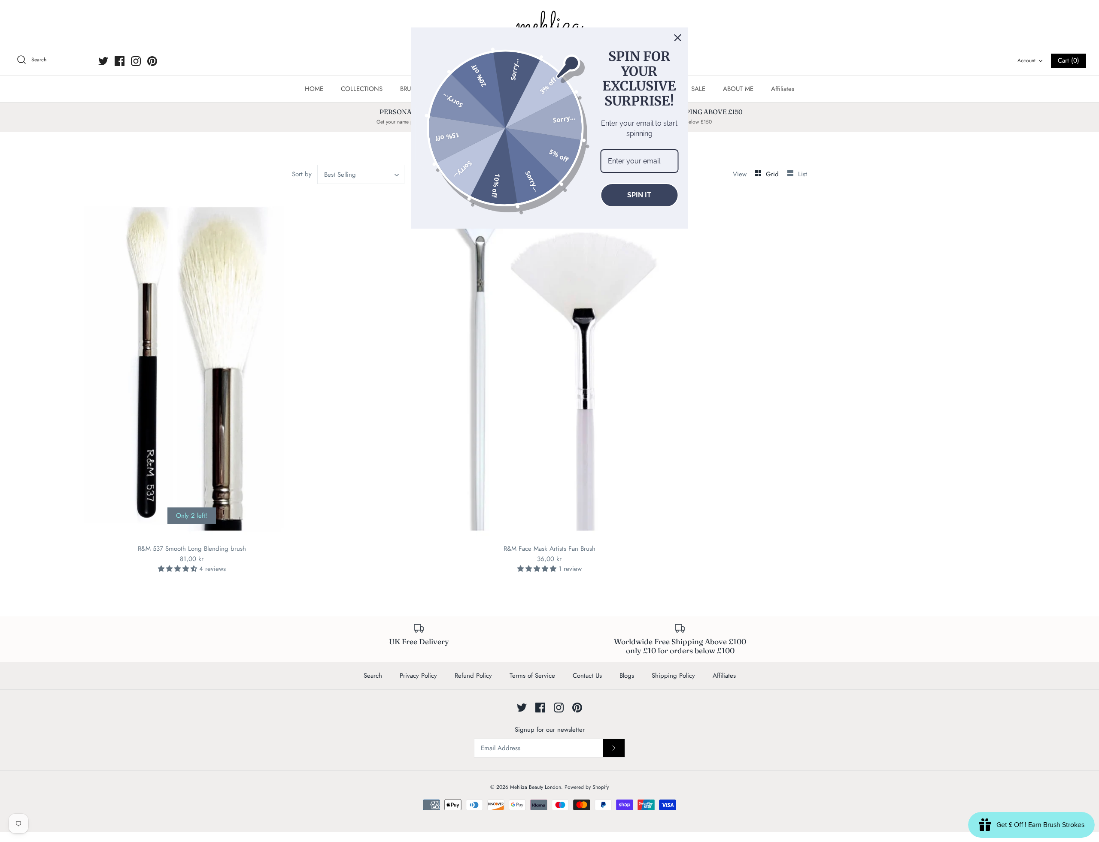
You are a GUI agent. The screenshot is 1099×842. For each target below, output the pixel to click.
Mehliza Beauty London (535, 787)
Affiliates (782, 89)
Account (1026, 60)
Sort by (302, 174)
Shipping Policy (673, 675)
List (802, 174)
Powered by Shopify (587, 787)
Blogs (626, 675)
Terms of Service (532, 675)
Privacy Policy (418, 675)
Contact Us (587, 675)
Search (373, 675)
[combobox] (361, 174)
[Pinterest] (152, 61)
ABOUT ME (738, 89)
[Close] (678, 37)
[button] (178, 568)
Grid (773, 174)
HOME (314, 89)
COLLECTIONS (362, 89)
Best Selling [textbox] (340, 174)
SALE (698, 89)
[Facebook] (119, 61)
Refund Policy (473, 675)
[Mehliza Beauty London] (549, 26)
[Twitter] (103, 61)
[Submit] (614, 748)
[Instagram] (136, 61)
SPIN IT (639, 195)
